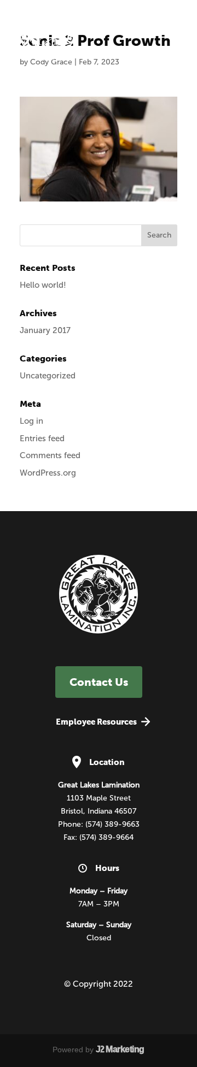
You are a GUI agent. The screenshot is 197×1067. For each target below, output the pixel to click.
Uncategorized (48, 376)
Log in (31, 421)
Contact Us (98, 682)
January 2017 (45, 330)
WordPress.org (48, 473)
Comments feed (50, 455)
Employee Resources (96, 721)
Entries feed (42, 438)
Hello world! (43, 285)
